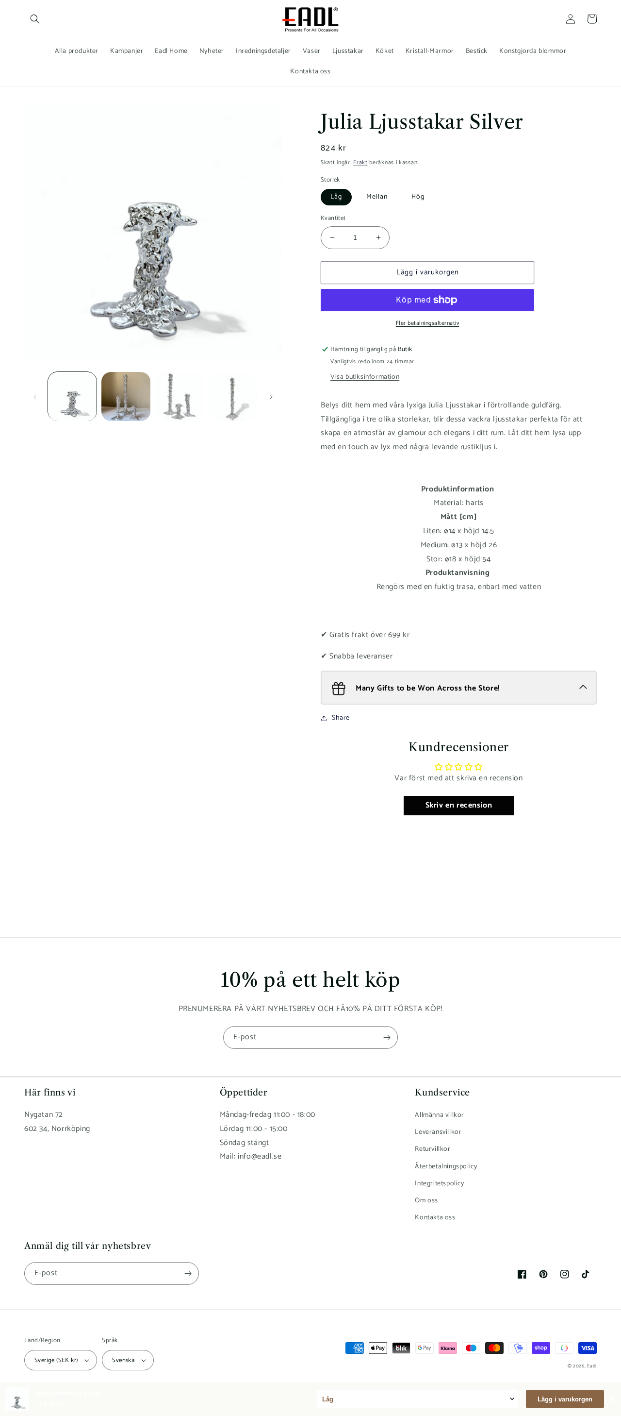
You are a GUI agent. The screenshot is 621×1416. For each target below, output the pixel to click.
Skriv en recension (458, 805)
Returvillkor (432, 1149)
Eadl (592, 1366)
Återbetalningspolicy (446, 1166)
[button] (35, 19)
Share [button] (341, 718)
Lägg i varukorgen (565, 1399)
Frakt (360, 162)
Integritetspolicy (439, 1183)
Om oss (426, 1200)
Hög (418, 196)
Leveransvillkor (438, 1132)
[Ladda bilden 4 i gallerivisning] (233, 396)
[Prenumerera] (386, 1037)
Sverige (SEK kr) (56, 1360)
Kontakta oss (435, 1217)
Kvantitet (333, 218)
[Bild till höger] (271, 396)
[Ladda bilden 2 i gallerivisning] (125, 396)
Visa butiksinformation (364, 377)
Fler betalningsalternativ (427, 323)
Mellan (377, 196)
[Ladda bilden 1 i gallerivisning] (72, 396)
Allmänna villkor (439, 1115)
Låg (336, 196)
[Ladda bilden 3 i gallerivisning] (179, 396)
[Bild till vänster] (35, 396)
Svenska (123, 1360)
